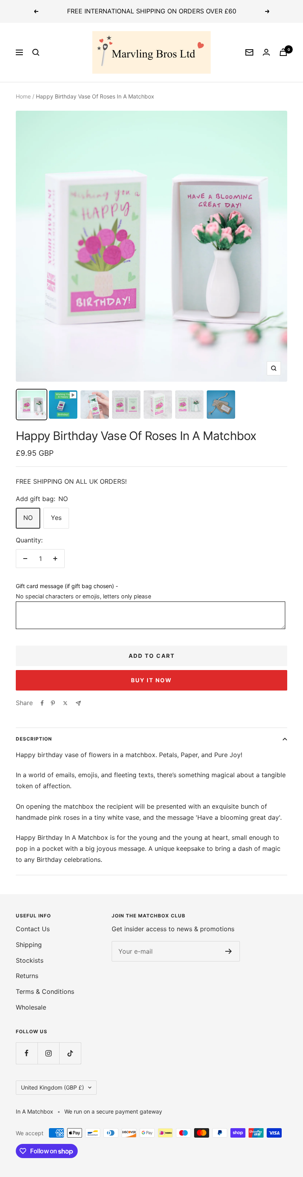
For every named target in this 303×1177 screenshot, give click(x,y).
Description (34, 739)
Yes (56, 518)
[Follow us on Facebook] (26, 1053)
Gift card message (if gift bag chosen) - (67, 586)
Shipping (29, 945)
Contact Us (33, 929)
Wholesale (31, 1007)
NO (28, 518)
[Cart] (283, 52)
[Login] (266, 52)
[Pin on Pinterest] (53, 703)
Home (23, 96)
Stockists (29, 960)
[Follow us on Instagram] (48, 1053)
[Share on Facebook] (42, 703)
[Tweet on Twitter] (65, 703)
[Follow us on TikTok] (70, 1053)
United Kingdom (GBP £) (52, 1087)
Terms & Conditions (45, 991)
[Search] (35, 52)
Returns (27, 976)
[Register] (228, 951)
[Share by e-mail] (78, 703)
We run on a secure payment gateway (113, 1111)
